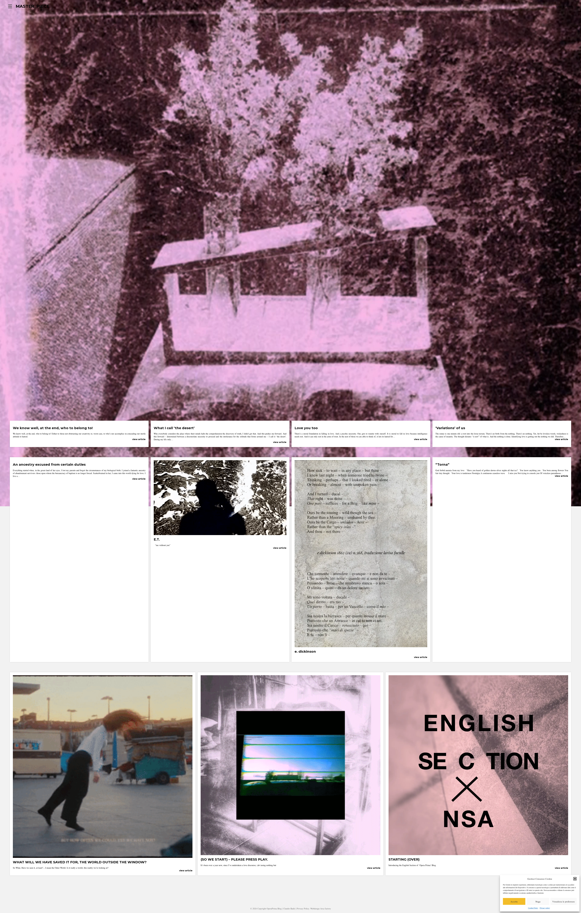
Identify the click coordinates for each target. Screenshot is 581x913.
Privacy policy (545, 908)
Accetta (514, 901)
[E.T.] (220, 533)
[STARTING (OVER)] (478, 853)
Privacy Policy (303, 908)
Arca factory (325, 908)
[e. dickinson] (361, 645)
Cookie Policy (533, 908)
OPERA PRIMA (564, 6)
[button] (574, 878)
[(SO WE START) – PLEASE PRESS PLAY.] (290, 853)
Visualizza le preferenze (563, 901)
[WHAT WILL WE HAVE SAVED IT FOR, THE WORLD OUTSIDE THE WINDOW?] (103, 856)
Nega (537, 901)
